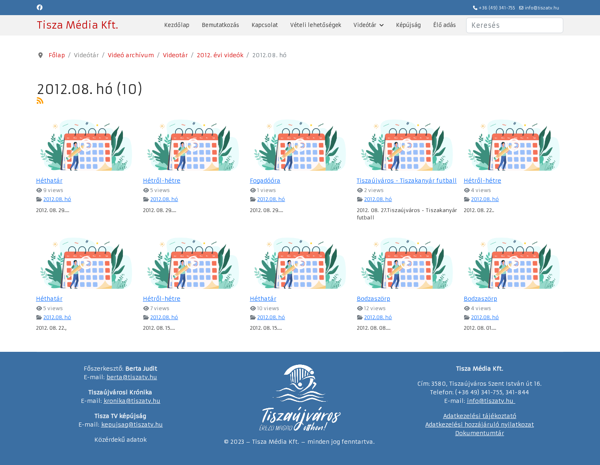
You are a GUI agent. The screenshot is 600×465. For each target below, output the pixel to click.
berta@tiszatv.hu (132, 377)
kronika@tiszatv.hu (132, 401)
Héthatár (49, 180)
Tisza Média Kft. (77, 25)
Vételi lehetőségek (315, 25)
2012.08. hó (57, 199)
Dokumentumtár (479, 433)
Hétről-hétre (161, 180)
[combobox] (514, 25)
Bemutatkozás (220, 25)
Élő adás (444, 25)
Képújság (408, 25)
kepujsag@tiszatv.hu (132, 424)
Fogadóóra (265, 180)
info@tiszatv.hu (542, 8)
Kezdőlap (176, 25)
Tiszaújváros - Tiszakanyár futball (407, 180)
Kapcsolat (264, 25)
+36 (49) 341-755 (497, 8)
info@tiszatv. (486, 401)
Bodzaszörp (373, 298)
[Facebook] (39, 7)
